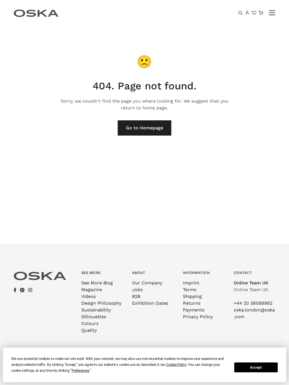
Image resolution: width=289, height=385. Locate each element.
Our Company (147, 283)
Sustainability (96, 310)
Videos (88, 296)
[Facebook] (15, 290)
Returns (191, 303)
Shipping (192, 296)
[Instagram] (30, 290)
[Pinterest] (22, 290)
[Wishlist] (254, 12)
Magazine (91, 289)
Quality (89, 330)
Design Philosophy (101, 303)
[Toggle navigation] (272, 12)
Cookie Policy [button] (176, 365)
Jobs (137, 289)
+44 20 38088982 (253, 303)
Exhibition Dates (150, 303)
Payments (193, 310)
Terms (189, 289)
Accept (256, 367)
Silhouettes (93, 316)
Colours (89, 323)
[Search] (240, 12)
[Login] (247, 12)
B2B (136, 296)
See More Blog (97, 283)
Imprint (191, 283)
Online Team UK (251, 283)
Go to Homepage (144, 127)
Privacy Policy (198, 316)
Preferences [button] (80, 371)
